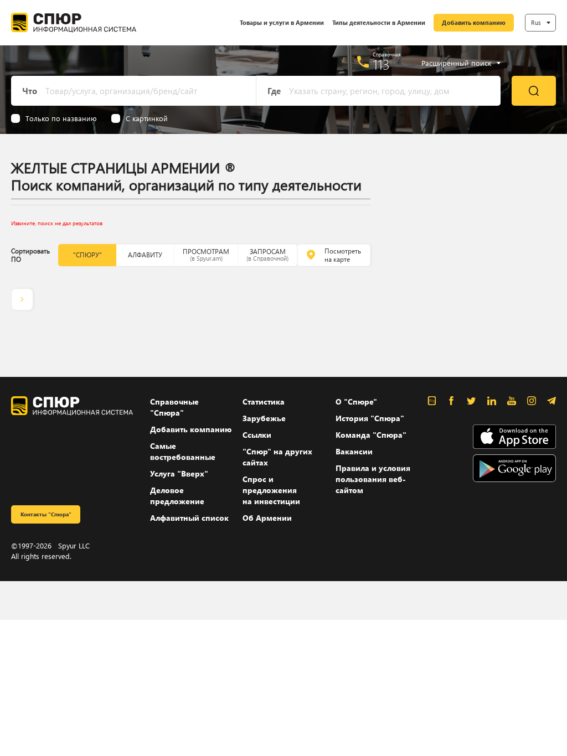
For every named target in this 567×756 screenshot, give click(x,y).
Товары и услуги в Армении (282, 22)
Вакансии (354, 451)
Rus (536, 22)
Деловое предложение (177, 495)
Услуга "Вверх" (179, 473)
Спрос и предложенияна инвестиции (271, 490)
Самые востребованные (182, 451)
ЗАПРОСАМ (267, 254)
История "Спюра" (370, 418)
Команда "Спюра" (371, 434)
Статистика (264, 401)
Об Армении (267, 517)
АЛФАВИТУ (145, 255)
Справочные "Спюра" (174, 407)
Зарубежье (264, 418)
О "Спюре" (356, 401)
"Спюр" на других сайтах (277, 457)
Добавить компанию (474, 22)
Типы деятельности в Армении (378, 22)
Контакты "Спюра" (45, 514)
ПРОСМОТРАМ (206, 254)
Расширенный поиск (456, 63)
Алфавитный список (189, 517)
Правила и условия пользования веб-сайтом (373, 479)
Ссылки (257, 434)
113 (381, 64)
